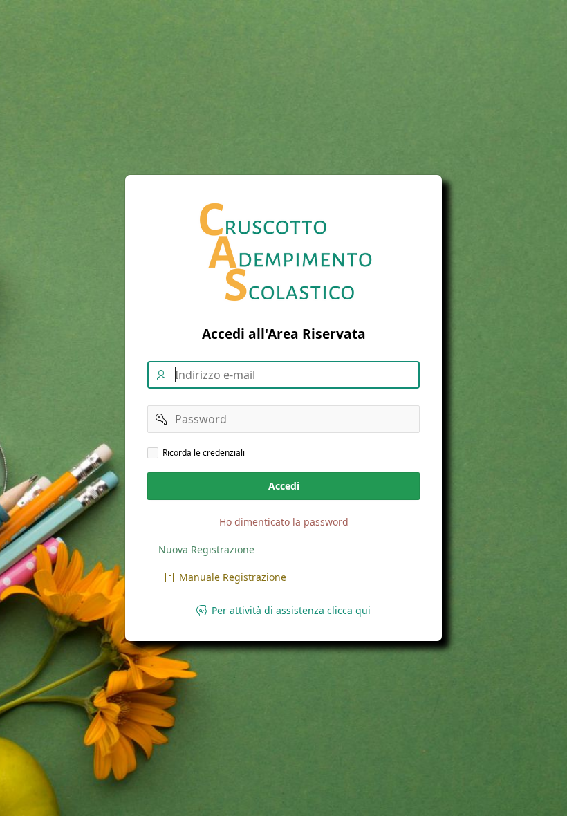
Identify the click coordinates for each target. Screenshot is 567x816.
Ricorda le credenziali (203, 452)
